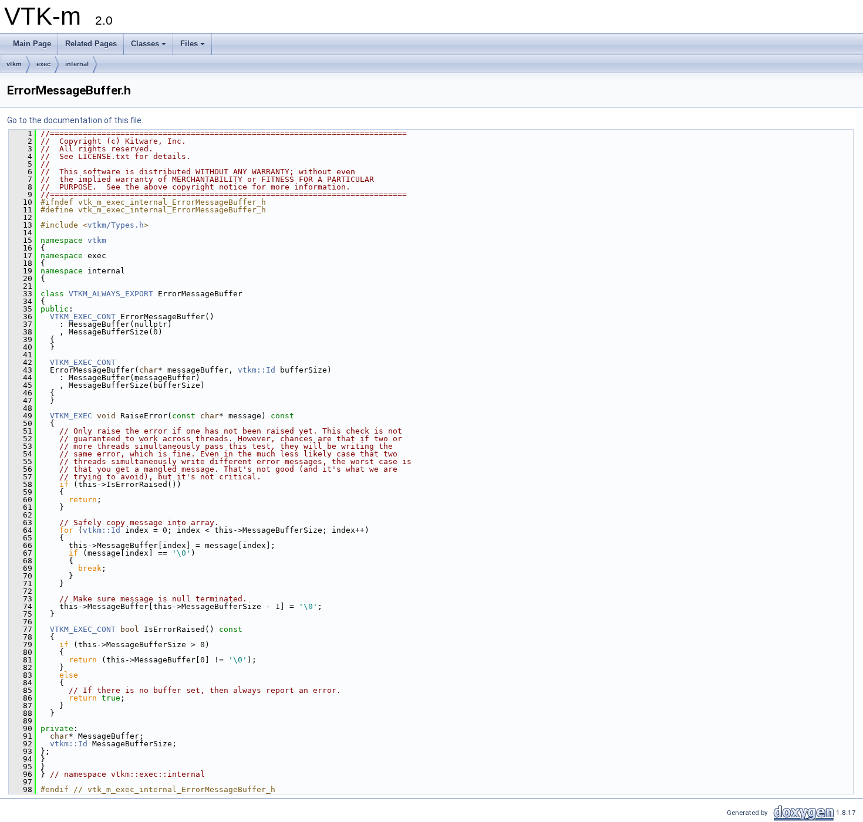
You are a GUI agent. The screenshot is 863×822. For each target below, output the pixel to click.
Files (189, 43)
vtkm (14, 63)
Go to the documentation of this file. (75, 120)
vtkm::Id (256, 370)
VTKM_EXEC (71, 415)
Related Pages (91, 43)
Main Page (32, 43)
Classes (145, 43)
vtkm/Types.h (115, 225)
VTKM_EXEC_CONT (83, 316)
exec (43, 63)
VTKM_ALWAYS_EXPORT (111, 293)
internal (77, 63)
